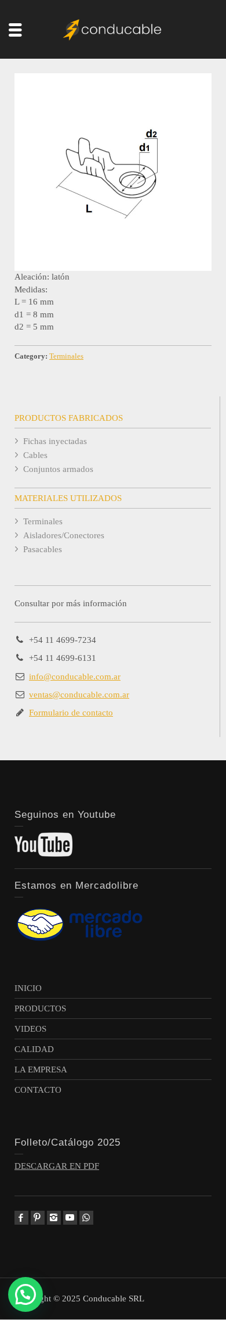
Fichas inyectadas (55, 441)
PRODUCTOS (40, 1008)
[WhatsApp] (86, 1218)
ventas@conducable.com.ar (79, 694)
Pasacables (42, 549)
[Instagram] (54, 1218)
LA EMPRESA (40, 1069)
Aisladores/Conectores (63, 535)
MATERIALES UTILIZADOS (68, 498)
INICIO (28, 988)
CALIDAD (34, 1049)
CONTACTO (37, 1089)
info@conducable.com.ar (75, 676)
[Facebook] (21, 1218)
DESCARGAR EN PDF (56, 1166)
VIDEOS (30, 1028)
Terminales (66, 356)
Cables (35, 455)
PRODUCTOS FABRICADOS (68, 418)
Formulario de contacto (71, 712)
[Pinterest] (38, 1218)
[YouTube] (70, 1218)
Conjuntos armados (58, 469)
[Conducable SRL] (113, 28)
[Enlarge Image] (113, 172)
